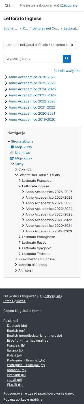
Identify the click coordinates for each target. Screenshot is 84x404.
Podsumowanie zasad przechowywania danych (40, 393)
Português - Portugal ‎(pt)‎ (26, 365)
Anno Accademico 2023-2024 (32, 95)
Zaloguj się (69, 5)
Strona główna (10, 28)
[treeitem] (42, 206)
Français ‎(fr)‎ (16, 345)
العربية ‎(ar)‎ (14, 380)
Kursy (25, 28)
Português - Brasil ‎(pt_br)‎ (26, 360)
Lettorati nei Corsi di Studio (45, 28)
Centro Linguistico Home (22, 311)
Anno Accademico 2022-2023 (32, 101)
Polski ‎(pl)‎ (10, 321)
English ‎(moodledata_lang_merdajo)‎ (34, 336)
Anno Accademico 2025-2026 (32, 83)
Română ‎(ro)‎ (16, 370)
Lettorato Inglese (72, 28)
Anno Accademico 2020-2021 (32, 113)
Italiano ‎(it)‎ (15, 350)
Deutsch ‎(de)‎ (17, 326)
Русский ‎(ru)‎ (16, 375)
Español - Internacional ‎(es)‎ (28, 340)
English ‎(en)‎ (16, 331)
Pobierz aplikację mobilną (22, 399)
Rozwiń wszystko (67, 71)
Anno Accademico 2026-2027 (32, 77)
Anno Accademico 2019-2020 (32, 119)
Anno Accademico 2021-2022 (32, 107)
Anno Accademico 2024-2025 (32, 89)
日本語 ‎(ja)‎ (15, 385)
